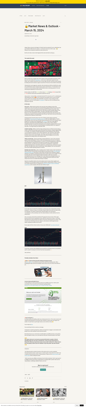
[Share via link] (32, 378)
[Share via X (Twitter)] (27, 378)
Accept (82, 405)
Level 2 (44, 15)
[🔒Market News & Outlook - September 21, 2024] (43, 392)
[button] (33, 5)
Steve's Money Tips (38, 15)
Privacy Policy (39, 405)
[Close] (84, 405)
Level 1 (25, 15)
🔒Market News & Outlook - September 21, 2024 (42, 399)
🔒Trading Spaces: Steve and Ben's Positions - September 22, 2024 (26, 399)
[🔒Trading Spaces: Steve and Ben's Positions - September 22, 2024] (27, 392)
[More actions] (60, 22)
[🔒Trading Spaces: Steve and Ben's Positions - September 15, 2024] (59, 392)
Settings (77, 405)
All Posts (21, 15)
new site (47, 1)
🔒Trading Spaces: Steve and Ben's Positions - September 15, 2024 (59, 399)
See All (65, 386)
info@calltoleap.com (54, 2)
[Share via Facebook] (25, 378)
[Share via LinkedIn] (29, 378)
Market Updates (30, 15)
